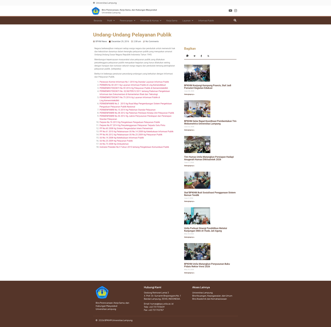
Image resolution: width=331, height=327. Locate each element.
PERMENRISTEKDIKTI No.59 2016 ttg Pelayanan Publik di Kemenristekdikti (134, 88)
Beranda (98, 20)
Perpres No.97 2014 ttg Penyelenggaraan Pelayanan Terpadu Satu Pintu (132, 125)
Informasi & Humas (149, 20)
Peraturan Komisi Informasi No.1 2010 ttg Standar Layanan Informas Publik (134, 82)
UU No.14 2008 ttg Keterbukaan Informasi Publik (122, 137)
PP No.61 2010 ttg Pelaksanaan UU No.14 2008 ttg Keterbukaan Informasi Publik (136, 131)
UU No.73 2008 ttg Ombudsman (114, 144)
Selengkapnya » (189, 94)
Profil (109, 20)
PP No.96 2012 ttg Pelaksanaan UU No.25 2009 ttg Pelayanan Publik (131, 134)
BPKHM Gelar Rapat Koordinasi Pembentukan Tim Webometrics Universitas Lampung (210, 122)
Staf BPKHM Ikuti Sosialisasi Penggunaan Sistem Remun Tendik (210, 193)
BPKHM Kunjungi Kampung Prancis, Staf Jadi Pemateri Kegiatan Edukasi (207, 86)
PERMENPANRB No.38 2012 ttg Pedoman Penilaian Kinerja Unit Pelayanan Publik (137, 113)
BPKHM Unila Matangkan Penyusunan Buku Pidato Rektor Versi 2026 (207, 265)
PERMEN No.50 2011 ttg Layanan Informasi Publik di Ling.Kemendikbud (133, 85)
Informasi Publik (206, 20)
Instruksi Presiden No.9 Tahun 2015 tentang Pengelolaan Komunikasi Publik (134, 147)
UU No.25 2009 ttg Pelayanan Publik (116, 141)
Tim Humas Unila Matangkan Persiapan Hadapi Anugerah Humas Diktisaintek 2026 (209, 158)
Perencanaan (126, 20)
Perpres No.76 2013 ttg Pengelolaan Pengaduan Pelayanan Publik (130, 122)
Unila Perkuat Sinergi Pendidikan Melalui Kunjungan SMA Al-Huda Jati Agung (205, 229)
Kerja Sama (171, 20)
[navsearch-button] (232, 20)
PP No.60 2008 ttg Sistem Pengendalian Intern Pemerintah (126, 128)
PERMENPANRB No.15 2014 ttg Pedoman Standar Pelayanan (128, 110)
